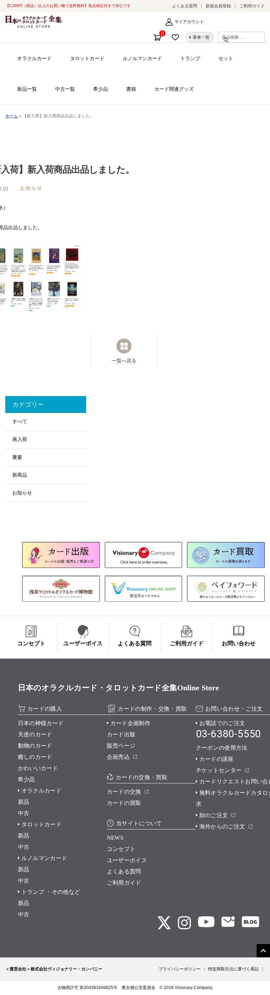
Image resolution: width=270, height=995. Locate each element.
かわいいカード (38, 768)
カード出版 (121, 734)
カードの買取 (124, 803)
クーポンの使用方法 (222, 748)
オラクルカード (34, 58)
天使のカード (35, 734)
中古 (24, 813)
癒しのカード (35, 757)
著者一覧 (201, 37)
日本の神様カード (41, 723)
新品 (24, 802)
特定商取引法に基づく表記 (233, 969)
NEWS (115, 838)
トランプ (190, 58)
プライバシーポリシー (180, 969)
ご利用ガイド (252, 6)
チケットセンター (219, 770)
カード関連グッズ (174, 89)
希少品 (100, 89)
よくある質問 (184, 6)
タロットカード (87, 58)
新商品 (19, 475)
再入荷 (19, 439)
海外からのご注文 (222, 826)
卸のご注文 (213, 815)
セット (225, 58)
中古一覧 (65, 89)
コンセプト (121, 849)
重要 (17, 457)
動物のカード (35, 746)
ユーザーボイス (127, 860)
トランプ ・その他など (51, 892)
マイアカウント (189, 21)
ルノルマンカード (142, 58)
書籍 (131, 89)
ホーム (11, 116)
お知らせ (22, 493)
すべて (19, 421)
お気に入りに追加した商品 (177, 37)
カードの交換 (124, 792)
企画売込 (118, 757)
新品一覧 (27, 89)
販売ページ (121, 746)
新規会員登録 (218, 6)
